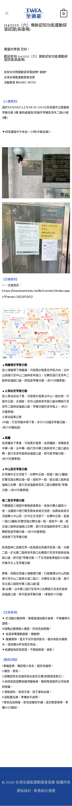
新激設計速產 (44, 790)
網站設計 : (25, 790)
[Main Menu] (7, 13)
